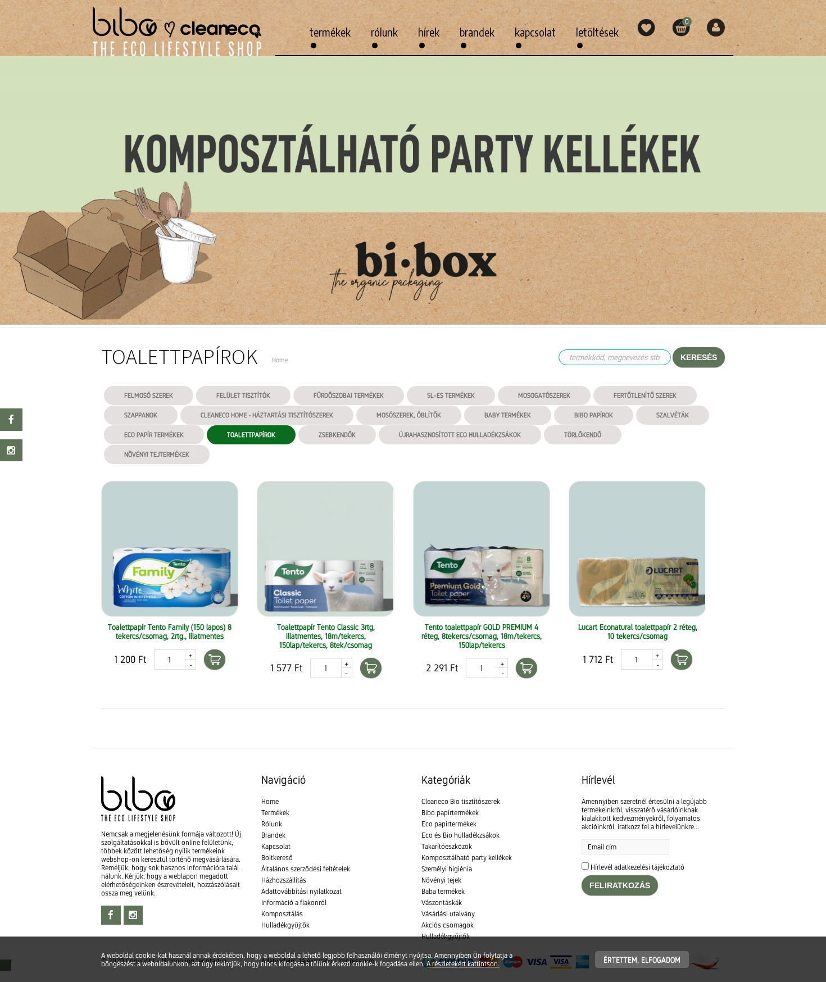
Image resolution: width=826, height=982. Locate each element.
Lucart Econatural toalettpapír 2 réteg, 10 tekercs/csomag (637, 631)
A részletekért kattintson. (463, 964)
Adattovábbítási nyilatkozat (301, 891)
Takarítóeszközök (446, 846)
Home (270, 801)
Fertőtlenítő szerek (645, 395)
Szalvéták (672, 415)
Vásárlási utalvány (448, 914)
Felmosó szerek (148, 395)
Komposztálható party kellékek (466, 857)
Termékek (330, 32)
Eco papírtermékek (448, 824)
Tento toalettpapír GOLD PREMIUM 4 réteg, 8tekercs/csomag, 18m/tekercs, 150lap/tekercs (481, 635)
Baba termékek (443, 891)
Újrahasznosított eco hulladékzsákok (460, 435)
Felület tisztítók (243, 395)
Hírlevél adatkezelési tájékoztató (637, 867)
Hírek (428, 32)
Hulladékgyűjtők (285, 925)
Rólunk (384, 32)
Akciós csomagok (447, 925)
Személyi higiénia (446, 869)
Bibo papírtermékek (450, 812)
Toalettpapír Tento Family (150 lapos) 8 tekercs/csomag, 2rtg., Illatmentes (170, 631)
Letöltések (597, 32)
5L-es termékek (451, 395)
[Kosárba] (214, 659)
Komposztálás (282, 914)
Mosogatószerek (544, 395)
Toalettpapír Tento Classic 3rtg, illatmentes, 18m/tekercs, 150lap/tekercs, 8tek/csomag (326, 635)
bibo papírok (593, 415)
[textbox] (413, 734)
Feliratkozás (619, 885)
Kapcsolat (535, 32)
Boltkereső (277, 857)
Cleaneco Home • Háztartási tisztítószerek (267, 415)
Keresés (698, 357)
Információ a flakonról (293, 902)
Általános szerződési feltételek (305, 869)
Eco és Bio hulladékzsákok (460, 835)
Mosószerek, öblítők (408, 415)
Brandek (477, 32)
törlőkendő (582, 435)
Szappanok (140, 415)
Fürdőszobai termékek (349, 395)
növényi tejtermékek (156, 454)
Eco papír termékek (154, 435)
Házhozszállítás (283, 880)
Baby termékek (507, 415)
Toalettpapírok (251, 435)
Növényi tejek (441, 880)
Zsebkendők (337, 435)
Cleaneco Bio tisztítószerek (460, 801)
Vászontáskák (441, 902)
